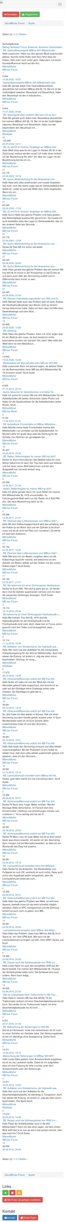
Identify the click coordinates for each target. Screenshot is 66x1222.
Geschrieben (55, 47)
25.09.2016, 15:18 (11, 862)
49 (3, 137)
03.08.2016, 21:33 (11, 991)
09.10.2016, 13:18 (11, 707)
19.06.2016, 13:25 (11, 1084)
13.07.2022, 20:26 (11, 111)
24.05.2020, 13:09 (11, 327)
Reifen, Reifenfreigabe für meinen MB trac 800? (27, 488)
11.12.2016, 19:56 (11, 643)
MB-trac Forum (10, 69)
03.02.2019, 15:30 (11, 453)
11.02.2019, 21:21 (11, 421)
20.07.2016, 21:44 (11, 1023)
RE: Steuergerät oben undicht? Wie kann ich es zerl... (30, 114)
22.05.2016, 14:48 (11, 1117)
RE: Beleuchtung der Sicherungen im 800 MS (26, 1026)
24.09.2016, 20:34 (11, 927)
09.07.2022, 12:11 (11, 143)
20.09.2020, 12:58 (11, 240)
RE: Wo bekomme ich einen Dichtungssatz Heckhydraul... (32, 585)
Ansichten (44, 47)
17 (3, 543)
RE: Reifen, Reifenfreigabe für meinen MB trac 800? (29, 456)
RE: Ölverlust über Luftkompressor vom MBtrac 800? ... (31, 520)
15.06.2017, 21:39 (11, 485)
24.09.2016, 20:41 (11, 894)
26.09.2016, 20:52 (11, 830)
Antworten (33, 47)
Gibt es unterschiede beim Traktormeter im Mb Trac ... (30, 994)
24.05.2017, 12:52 (11, 549)
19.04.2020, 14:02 (11, 359)
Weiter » (23, 34)
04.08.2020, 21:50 (11, 295)
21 (3, 169)
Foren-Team (29, 1217)
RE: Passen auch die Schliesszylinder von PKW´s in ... (30, 962)
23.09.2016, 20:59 (11, 959)
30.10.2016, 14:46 (11, 675)
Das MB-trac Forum (15, 23)
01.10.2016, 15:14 (11, 772)
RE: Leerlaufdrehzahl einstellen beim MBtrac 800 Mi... (30, 775)
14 (3, 985)
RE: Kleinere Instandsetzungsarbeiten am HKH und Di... (31, 298)
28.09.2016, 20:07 (11, 798)
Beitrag (6, 47)
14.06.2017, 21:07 (11, 517)
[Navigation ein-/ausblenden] (59, 4)
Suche (31, 23)
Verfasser (15, 47)
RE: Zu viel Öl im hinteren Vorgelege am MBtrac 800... (30, 147)
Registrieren (31, 14)
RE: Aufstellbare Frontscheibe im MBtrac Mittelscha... (30, 424)
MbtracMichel (9, 66)
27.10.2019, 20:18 (11, 388)
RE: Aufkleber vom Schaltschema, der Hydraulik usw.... (31, 646)
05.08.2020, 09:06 (11, 263)
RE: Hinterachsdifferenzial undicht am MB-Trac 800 (29, 678)
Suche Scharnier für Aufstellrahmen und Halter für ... (29, 392)
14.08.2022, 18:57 (11, 79)
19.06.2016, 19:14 (11, 1052)
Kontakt (11, 1217)
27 (3, 201)
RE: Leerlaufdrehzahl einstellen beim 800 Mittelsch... (29, 865)
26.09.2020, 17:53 (11, 208)
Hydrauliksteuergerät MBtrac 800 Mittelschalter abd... (30, 82)
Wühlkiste (7, 134)
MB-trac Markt (9, 411)
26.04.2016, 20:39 (11, 1149)
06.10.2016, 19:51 (11, 740)
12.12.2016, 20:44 (11, 611)
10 (3, 321)
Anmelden (11, 14)
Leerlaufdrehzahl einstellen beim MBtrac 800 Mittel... (29, 930)
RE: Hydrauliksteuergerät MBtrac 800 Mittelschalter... (30, 50)
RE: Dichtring (9, 330)
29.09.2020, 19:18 (11, 176)
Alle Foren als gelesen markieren (24, 1199)
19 (3, 446)
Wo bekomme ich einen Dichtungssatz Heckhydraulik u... (32, 614)
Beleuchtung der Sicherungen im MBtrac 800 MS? (28, 1055)
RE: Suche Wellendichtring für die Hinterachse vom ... (30, 179)
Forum (24, 47)
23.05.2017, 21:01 (11, 582)
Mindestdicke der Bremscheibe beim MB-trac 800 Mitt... (31, 363)
